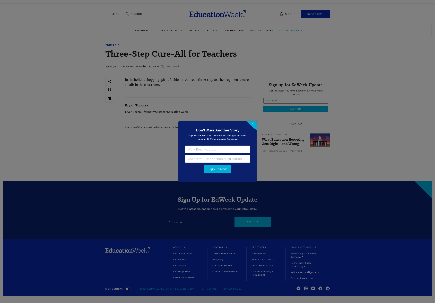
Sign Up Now (218, 169)
